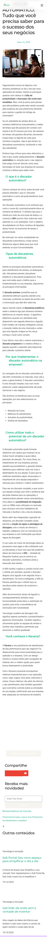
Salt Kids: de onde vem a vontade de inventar (19, 909)
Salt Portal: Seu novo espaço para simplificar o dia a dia (21, 859)
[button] (8, 773)
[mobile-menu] (41, 5)
